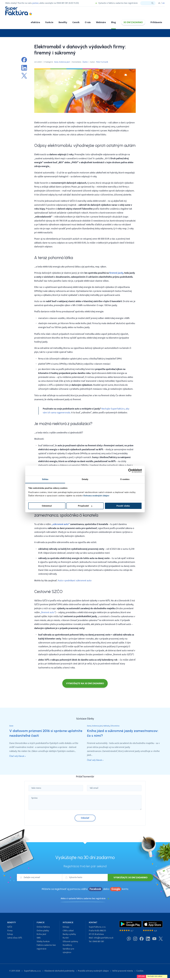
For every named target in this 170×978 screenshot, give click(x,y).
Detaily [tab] (85, 479)
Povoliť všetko (123, 506)
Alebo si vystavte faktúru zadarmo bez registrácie (83, 898)
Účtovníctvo (115, 725)
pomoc (35, 3)
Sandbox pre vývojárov (68, 950)
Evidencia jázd (64, 61)
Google (115, 889)
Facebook (95, 889)
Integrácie (68, 922)
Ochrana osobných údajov (96, 495)
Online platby (43, 930)
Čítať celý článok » (17, 756)
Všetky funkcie (43, 941)
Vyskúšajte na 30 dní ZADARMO (85, 683)
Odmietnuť (47, 506)
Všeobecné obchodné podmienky (59, 971)
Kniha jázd (41, 934)
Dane (56, 61)
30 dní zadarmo (133, 22)
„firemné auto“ (47, 612)
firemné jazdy (116, 273)
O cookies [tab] (125, 479)
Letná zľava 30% (14, 938)
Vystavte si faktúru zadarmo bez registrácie (118, 3)
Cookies (139, 971)
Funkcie (49, 22)
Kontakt (93, 922)
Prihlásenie (156, 22)
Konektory (67, 945)
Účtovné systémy (70, 941)
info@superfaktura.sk (103, 938)
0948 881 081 (98, 941)
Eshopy (66, 927)
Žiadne (85, 61)
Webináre (101, 22)
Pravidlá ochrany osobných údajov (93, 971)
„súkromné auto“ (61, 524)
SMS (39, 938)
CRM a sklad (68, 930)
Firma (9, 930)
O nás (88, 22)
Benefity (63, 22)
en (163, 3)
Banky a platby (69, 934)
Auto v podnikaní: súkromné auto (75, 580)
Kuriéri (66, 938)
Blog (113, 22)
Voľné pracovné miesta (122, 971)
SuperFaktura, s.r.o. (32, 971)
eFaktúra (35, 22)
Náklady (106, 725)
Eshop (10, 934)
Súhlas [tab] (45, 479)
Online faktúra (43, 927)
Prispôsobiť (83, 506)
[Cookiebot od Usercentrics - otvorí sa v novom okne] (130, 471)
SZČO (9, 927)
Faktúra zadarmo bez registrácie (46, 947)
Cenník (76, 22)
